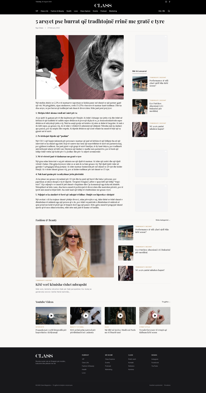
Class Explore (85, 11)
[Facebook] (169, 2)
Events (95, 11)
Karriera (131, 369)
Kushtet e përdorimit (156, 385)
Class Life (44, 11)
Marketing (113, 11)
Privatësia (167, 385)
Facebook (155, 362)
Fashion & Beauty (57, 11)
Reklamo (131, 366)
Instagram (154, 359)
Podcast (104, 11)
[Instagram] (166, 2)
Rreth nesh (132, 359)
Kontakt (131, 362)
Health (69, 11)
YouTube (154, 366)
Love (76, 11)
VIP (37, 11)
